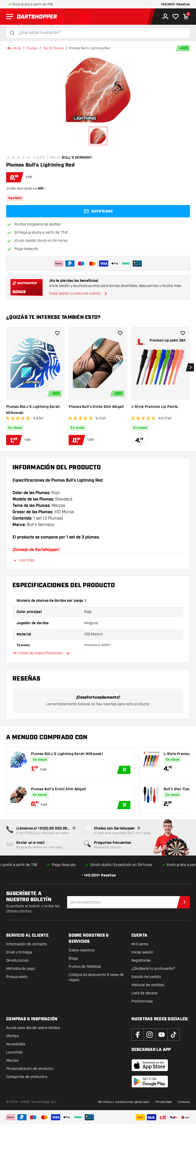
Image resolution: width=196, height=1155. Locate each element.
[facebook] (137, 1034)
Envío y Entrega (19, 952)
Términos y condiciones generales (124, 1102)
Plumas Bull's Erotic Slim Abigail (96, 407)
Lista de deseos (144, 993)
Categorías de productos (26, 1077)
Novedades (15, 1044)
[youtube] (161, 1034)
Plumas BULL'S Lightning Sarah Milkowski (33, 410)
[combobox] (101, 33)
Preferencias (142, 1001)
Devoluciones (17, 960)
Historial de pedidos (147, 985)
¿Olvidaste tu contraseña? (153, 968)
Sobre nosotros (81, 950)
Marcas (12, 1060)
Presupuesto (17, 977)
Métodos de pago (20, 968)
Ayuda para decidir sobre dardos (33, 1028)
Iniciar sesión (142, 952)
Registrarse (141, 960)
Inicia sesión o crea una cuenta (75, 293)
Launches (14, 1052)
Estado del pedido (146, 977)
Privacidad (164, 1102)
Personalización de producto (29, 1068)
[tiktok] (173, 1034)
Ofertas (12, 1036)
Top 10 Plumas (53, 48)
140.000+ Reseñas (175, 4)
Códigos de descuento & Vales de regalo (96, 977)
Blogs (73, 958)
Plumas (32, 48)
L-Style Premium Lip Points (154, 407)
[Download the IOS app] (149, 1065)
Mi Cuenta (139, 944)
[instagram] (149, 1034)
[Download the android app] (149, 1081)
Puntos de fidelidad (85, 966)
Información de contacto (26, 944)
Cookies (184, 1102)
